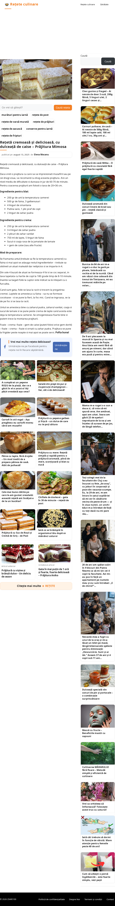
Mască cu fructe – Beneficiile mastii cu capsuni (93, 733)
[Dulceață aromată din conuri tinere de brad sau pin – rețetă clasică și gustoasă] (98, 188)
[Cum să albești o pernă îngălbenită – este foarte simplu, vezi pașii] (98, 861)
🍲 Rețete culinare (21, 4)
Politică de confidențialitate (52, 899)
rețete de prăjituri (43, 121)
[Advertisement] (57, 29)
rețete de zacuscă (12, 128)
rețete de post (40, 114)
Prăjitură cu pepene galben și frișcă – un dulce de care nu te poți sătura (53, 421)
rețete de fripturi (12, 135)
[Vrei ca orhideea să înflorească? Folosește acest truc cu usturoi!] (98, 791)
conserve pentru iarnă (39, 128)
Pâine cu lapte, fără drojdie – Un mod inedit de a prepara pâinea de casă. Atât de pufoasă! (17, 461)
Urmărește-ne (61, 347)
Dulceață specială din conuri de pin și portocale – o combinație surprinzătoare (97, 694)
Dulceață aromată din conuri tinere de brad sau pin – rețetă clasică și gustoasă (96, 208)
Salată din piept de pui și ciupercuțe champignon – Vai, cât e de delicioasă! (52, 387)
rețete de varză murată (15, 121)
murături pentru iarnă (15, 114)
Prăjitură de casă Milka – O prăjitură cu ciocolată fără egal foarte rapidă (97, 166)
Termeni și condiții (93, 899)
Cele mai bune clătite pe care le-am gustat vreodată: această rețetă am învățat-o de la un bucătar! (18, 496)
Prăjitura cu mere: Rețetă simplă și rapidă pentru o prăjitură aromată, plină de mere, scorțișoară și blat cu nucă (54, 458)
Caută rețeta (63, 107)
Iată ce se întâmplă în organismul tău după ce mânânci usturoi (52, 533)
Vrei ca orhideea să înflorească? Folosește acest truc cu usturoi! (94, 806)
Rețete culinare (88, 4)
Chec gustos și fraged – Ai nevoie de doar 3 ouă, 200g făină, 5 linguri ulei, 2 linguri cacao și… (97, 96)
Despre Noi (74, 899)
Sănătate (104, 4)
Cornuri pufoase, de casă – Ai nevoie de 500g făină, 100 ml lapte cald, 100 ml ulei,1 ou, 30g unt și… (97, 131)
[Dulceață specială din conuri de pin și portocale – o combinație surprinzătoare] (98, 675)
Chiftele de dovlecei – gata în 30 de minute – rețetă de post (53, 500)
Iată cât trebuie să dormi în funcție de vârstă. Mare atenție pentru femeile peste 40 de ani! (97, 842)
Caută (84, 55)
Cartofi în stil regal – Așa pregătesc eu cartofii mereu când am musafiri (17, 422)
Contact (110, 899)
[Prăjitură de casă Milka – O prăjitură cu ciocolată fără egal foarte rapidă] (98, 150)
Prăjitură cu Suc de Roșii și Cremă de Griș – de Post (17, 534)
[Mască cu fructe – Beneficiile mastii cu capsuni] (98, 716)
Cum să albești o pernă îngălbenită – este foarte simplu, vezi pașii (96, 876)
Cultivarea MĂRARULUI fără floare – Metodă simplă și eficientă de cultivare (95, 772)
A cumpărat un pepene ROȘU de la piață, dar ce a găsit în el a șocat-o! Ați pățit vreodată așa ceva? (16, 387)
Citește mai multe (36, 586)
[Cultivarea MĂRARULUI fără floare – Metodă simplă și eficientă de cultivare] (98, 753)
